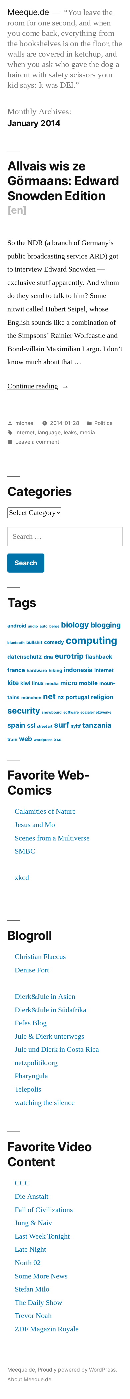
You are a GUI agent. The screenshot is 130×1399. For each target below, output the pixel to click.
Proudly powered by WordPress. (77, 1370)
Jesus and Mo (35, 824)
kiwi (25, 683)
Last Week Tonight (42, 1236)
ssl (31, 725)
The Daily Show (38, 1302)
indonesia (78, 669)
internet (25, 432)
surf (61, 725)
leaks (70, 432)
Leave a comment (37, 442)
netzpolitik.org (36, 1062)
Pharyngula (31, 1076)
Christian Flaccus (40, 956)
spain (16, 725)
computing (91, 640)
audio (33, 626)
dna (48, 657)
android (16, 625)
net (49, 696)
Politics (103, 423)
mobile (88, 683)
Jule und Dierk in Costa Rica (57, 1049)
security (23, 711)
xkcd (22, 877)
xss (57, 739)
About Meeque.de (29, 1379)
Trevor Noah (33, 1315)
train (12, 739)
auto (44, 626)
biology (75, 625)
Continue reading (38, 386)
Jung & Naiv (33, 1223)
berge (54, 626)
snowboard (52, 712)
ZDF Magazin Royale (47, 1329)
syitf (76, 726)
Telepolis (28, 1089)
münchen (31, 697)
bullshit (34, 642)
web (25, 739)
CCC (22, 1183)
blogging (106, 624)
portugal (77, 697)
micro (68, 682)
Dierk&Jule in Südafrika (50, 1010)
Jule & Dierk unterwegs (49, 1036)
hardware (37, 670)
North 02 (28, 1262)
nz (60, 697)
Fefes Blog (31, 1023)
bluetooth (16, 643)
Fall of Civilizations (44, 1209)
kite (13, 683)
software (71, 712)
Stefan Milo (32, 1289)
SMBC (25, 851)
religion (102, 697)
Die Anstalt (31, 1196)
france (16, 670)
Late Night (30, 1249)
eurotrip (69, 656)
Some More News (41, 1276)
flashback (98, 656)
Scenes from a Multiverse (52, 838)
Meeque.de (28, 12)
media (87, 432)
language (49, 432)
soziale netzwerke (95, 712)
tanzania (96, 725)
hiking (55, 670)
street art (44, 726)
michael (25, 423)
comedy (54, 642)
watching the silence (45, 1102)
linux (38, 683)
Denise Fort (32, 970)
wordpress (43, 740)
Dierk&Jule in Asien (45, 996)
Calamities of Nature (45, 811)
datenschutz (24, 656)
